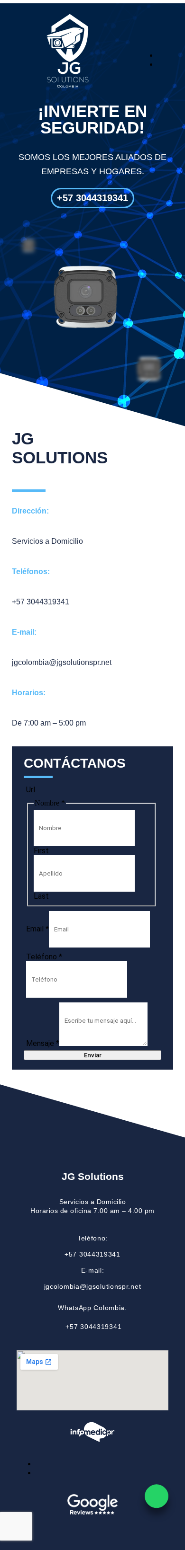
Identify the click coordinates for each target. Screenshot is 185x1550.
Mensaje (42, 1043)
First (41, 850)
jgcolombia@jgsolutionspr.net (92, 1286)
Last (41, 896)
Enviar (93, 1055)
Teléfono (44, 956)
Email (37, 928)
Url (30, 789)
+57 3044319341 (92, 1254)
